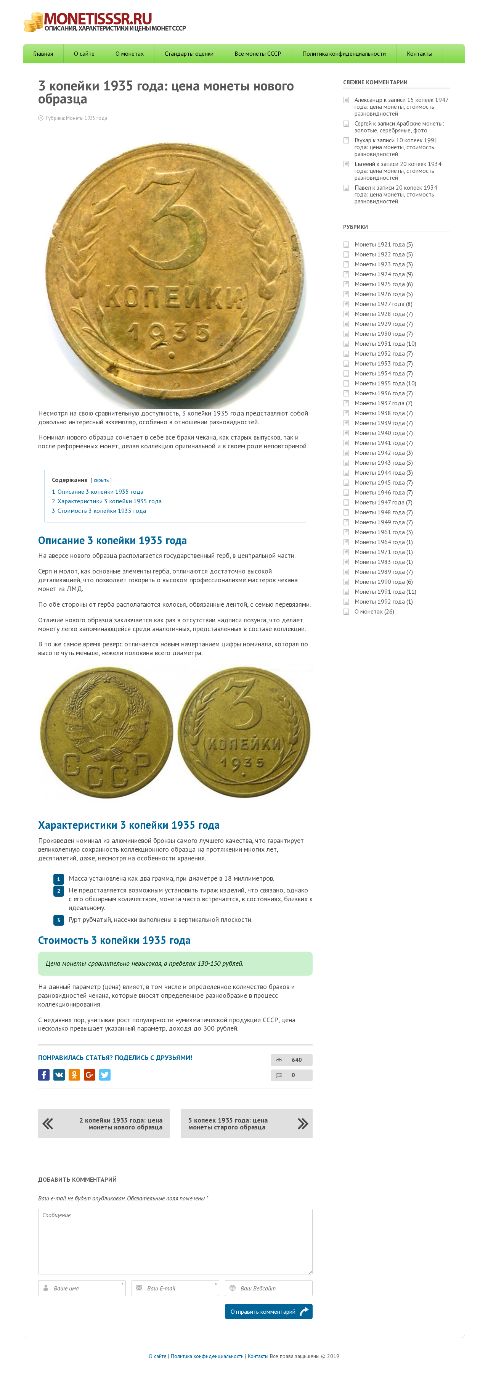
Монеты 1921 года (380, 244)
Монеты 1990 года (380, 581)
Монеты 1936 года (380, 393)
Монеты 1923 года (380, 264)
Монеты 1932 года (380, 353)
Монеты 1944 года (380, 472)
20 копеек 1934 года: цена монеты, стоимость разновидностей (398, 170)
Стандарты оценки (189, 53)
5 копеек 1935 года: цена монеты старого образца (228, 1123)
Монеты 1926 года (380, 294)
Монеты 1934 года (380, 373)
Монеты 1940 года (380, 433)
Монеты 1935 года (87, 118)
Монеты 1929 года (380, 323)
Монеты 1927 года (380, 304)
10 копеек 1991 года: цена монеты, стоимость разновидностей (396, 147)
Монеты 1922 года (380, 254)
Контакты (419, 53)
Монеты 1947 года (380, 502)
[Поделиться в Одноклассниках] (74, 1075)
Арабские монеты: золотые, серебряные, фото (399, 126)
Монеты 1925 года (380, 284)
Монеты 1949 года (380, 522)
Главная (43, 53)
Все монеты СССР (257, 53)
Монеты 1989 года (380, 571)
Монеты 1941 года (380, 442)
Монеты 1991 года (380, 591)
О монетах (130, 53)
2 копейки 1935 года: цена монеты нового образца (120, 1123)
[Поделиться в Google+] (89, 1075)
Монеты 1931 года (380, 343)
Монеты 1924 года (380, 274)
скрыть (101, 480)
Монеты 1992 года (380, 601)
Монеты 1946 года (380, 492)
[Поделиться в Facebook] (44, 1075)
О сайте (84, 53)
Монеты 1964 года (380, 542)
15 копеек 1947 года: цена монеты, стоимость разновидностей (401, 106)
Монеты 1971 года (380, 552)
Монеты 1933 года (380, 363)
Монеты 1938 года (380, 413)
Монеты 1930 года (380, 333)
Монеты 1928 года (380, 313)
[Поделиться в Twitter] (105, 1075)
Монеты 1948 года (380, 512)
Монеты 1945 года (380, 482)
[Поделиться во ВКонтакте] (59, 1075)
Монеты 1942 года (380, 452)
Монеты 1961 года (380, 532)
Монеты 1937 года (380, 403)
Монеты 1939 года (380, 423)
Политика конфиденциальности (344, 53)
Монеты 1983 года (380, 561)
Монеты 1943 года (380, 462)
